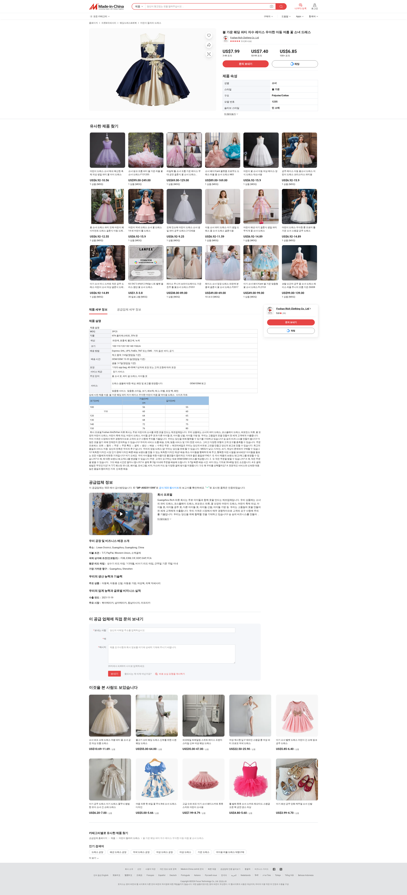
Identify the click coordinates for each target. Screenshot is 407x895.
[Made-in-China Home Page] (106, 6)
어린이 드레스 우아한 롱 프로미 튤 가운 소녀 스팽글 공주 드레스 (298, 229)
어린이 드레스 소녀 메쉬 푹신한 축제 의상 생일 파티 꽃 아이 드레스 (106, 173)
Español (161, 875)
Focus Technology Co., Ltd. (207, 881)
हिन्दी (256, 875)
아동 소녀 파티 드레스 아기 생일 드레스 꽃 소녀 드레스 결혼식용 (222, 229)
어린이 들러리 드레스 (150, 22)
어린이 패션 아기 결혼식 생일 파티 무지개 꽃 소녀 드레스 (260, 229)
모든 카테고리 (100, 16)
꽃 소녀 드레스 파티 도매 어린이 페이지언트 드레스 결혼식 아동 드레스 (107, 229)
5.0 (281, 313)
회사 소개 (129, 869)
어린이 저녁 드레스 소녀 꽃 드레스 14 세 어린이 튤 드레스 (145, 229)
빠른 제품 (212, 869)
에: (105, 638)
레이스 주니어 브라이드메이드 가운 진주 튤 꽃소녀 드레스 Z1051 (184, 285)
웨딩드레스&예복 (128, 22)
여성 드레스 (185, 852)
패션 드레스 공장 (118, 852)
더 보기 (93, 857)
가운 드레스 (203, 852)
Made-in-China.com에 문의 (192, 869)
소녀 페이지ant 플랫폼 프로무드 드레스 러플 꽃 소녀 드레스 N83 (222, 173)
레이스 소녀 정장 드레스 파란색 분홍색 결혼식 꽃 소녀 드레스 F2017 (222, 285)
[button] (271, 6)
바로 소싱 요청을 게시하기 (170, 673)
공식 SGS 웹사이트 (169, 487)
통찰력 (247, 869)
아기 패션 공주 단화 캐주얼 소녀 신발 (294, 803)
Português (185, 875)
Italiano (197, 875)
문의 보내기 (245, 63)
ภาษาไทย (267, 875)
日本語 (139, 875)
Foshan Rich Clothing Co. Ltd (244, 37)
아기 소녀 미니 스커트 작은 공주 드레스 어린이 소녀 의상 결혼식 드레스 (107, 285)
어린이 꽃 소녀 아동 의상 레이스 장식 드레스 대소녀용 (260, 173)
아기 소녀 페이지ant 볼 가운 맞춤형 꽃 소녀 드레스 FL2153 (260, 285)
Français (150, 875)
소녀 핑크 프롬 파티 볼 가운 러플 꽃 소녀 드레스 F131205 (145, 173)
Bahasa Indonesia (306, 875)
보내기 (114, 673)
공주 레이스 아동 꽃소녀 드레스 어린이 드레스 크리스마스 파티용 (298, 173)
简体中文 (116, 875)
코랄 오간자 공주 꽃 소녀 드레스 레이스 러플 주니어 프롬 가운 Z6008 (299, 285)
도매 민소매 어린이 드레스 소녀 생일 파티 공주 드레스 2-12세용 (183, 229)
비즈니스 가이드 (262, 869)
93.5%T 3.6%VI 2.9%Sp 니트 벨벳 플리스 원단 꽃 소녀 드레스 (145, 285)
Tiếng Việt (289, 875)
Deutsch (173, 875)
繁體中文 (128, 875)
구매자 (267, 16)
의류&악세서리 (108, 22)
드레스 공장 (97, 852)
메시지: (103, 647)
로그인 (314, 8)
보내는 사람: (100, 630)
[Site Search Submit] (281, 6)
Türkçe (278, 875)
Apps (298, 16)
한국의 (224, 875)
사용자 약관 (150, 869)
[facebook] (274, 869)
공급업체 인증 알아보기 (230, 869)
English (105, 875)
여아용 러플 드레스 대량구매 (230, 852)
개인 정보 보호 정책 (168, 869)
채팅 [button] (297, 63)
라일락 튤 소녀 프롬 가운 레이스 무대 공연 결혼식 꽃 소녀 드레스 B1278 (184, 173)
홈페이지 (93, 22)
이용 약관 (265, 884)
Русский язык (211, 875)
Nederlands (246, 875)
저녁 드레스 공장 (141, 852)
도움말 (285, 16)
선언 (139, 869)
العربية (233, 875)
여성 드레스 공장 (164, 852)
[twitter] (281, 869)
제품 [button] (137, 6)
